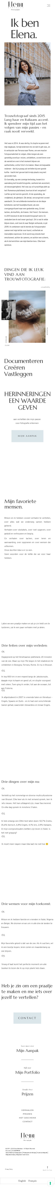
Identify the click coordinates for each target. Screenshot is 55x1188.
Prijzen (27, 1094)
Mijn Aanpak (27, 1050)
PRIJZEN (27, 1114)
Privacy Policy (9, 1169)
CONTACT (28, 1121)
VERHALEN (27, 1110)
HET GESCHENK (27, 1118)
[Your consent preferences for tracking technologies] (50, 1183)
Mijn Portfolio (27, 1072)
